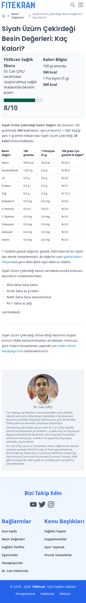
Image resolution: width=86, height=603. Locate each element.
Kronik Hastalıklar (58, 555)
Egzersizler (10, 555)
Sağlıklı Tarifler (13, 547)
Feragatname (25, 594)
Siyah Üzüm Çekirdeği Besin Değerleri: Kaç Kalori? (57, 15)
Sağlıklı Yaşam (55, 531)
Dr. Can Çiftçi (14, 71)
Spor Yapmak (54, 547)
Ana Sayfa (9, 531)
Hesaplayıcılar (12, 563)
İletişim (65, 594)
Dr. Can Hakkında (15, 571)
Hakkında (47, 594)
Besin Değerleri (17, 15)
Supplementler (55, 539)
